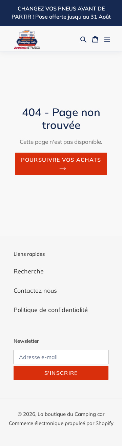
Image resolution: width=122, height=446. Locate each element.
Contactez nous (35, 290)
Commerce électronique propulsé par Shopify (61, 423)
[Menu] (107, 39)
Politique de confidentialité (51, 310)
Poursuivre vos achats (61, 159)
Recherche (29, 271)
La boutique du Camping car (71, 414)
